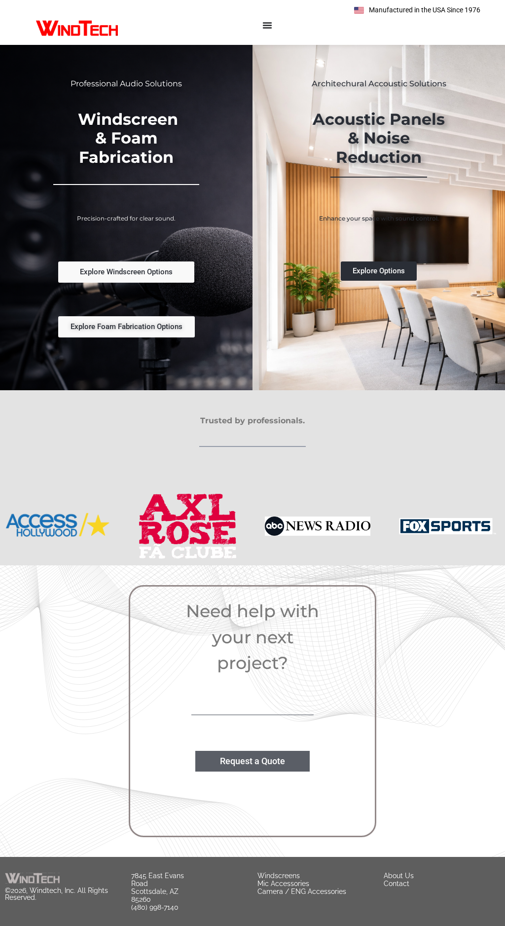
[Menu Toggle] (267, 25)
